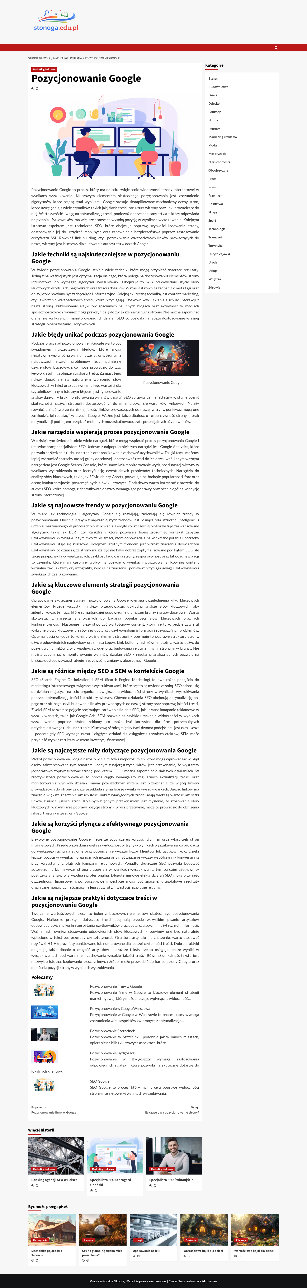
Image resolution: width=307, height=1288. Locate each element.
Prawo (213, 187)
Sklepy (213, 212)
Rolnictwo (215, 204)
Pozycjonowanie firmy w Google (116, 986)
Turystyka (215, 245)
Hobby (213, 120)
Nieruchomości (219, 162)
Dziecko (214, 103)
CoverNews (177, 1281)
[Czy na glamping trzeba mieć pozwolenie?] (103, 1230)
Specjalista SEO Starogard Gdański (110, 1182)
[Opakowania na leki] (153, 1230)
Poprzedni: (53, 1110)
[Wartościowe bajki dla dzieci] (204, 1230)
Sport (212, 220)
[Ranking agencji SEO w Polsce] (56, 1156)
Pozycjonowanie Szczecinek (112, 1030)
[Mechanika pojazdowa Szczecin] (52, 1230)
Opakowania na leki (146, 1251)
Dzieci (212, 95)
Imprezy (214, 128)
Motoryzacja (217, 153)
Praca (212, 179)
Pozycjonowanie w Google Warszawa (120, 1008)
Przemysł (215, 195)
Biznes (213, 78)
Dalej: (172, 1110)
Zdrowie (214, 287)
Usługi (213, 270)
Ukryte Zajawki (219, 254)
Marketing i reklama (44, 69)
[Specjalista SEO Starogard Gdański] (115, 1156)
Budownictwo (218, 87)
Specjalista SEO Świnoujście (171, 1179)
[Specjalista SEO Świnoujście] (174, 1156)
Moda (212, 145)
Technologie (217, 229)
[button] (276, 47)
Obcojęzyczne (218, 170)
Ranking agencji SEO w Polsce (54, 1179)
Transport (215, 237)
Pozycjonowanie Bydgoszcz (112, 1053)
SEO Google (99, 1081)
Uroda (212, 262)
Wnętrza (214, 279)
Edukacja (214, 112)
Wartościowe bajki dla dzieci (203, 1251)
